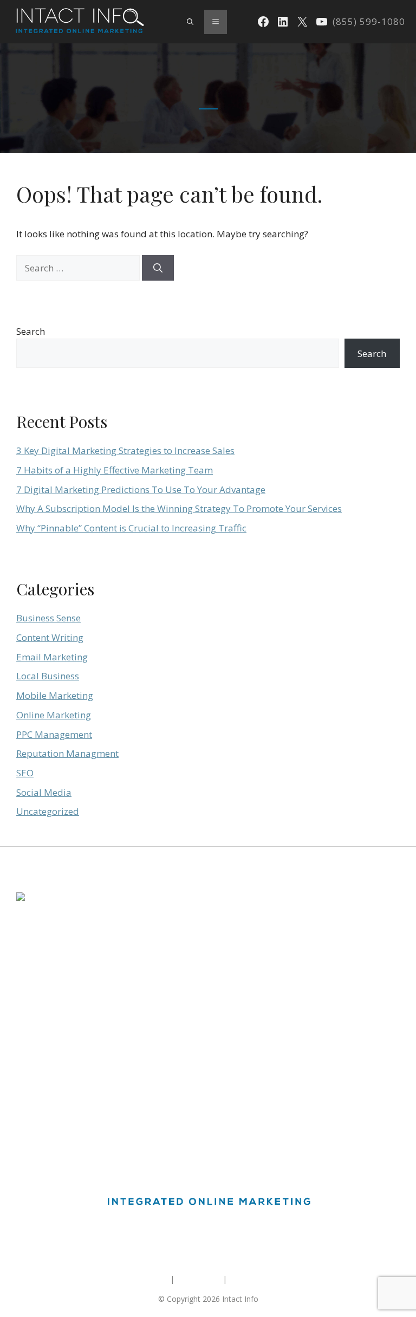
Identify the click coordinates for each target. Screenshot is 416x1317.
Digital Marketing (46, 1036)
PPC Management (54, 734)
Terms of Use (198, 1279)
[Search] (158, 268)
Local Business (47, 676)
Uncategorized (47, 811)
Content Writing (49, 637)
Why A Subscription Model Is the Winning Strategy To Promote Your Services (179, 508)
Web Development (49, 1096)
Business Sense (48, 618)
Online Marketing (53, 715)
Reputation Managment (67, 753)
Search (30, 331)
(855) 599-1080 (369, 21)
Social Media (44, 792)
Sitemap (153, 1279)
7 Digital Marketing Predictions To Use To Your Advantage (140, 489)
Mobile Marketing (54, 695)
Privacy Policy (253, 1279)
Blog (24, 1116)
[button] (190, 21)
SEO (25, 773)
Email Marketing (52, 657)
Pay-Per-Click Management (64, 1076)
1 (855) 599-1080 (46, 973)
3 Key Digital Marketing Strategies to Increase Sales (125, 450)
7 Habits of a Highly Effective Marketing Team (114, 470)
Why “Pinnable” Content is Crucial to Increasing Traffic (131, 528)
